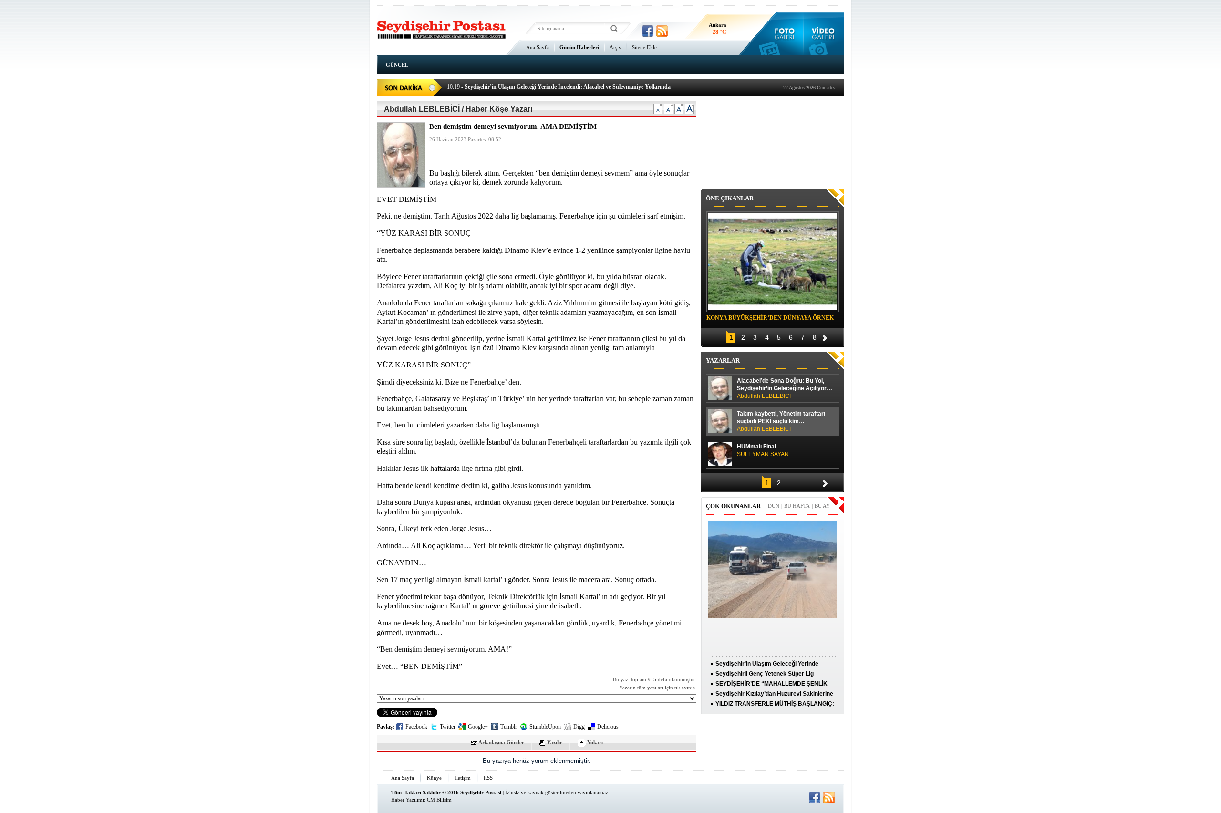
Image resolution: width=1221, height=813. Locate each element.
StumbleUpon (545, 726)
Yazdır (554, 742)
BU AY (822, 506)
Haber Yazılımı (407, 800)
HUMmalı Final (763, 450)
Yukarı (595, 742)
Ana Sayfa (537, 47)
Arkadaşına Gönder (501, 742)
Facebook (416, 726)
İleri (825, 337)
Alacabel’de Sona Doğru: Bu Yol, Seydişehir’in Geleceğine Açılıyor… (784, 388)
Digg (579, 726)
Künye (434, 778)
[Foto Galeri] (782, 33)
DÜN (773, 506)
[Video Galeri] (824, 33)
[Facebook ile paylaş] (647, 31)
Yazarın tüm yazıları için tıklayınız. (657, 687)
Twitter (447, 726)
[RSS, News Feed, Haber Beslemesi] (662, 31)
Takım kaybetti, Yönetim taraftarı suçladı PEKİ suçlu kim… (781, 421)
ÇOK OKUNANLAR (733, 506)
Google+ (478, 726)
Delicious (608, 726)
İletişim (463, 778)
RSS (488, 778)
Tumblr (508, 726)
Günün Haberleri (579, 47)
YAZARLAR (723, 360)
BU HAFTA (797, 506)
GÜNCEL (397, 65)
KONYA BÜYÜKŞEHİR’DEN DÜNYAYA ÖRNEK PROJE (770, 319)
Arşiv (615, 47)
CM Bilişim (439, 800)
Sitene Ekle (644, 47)
